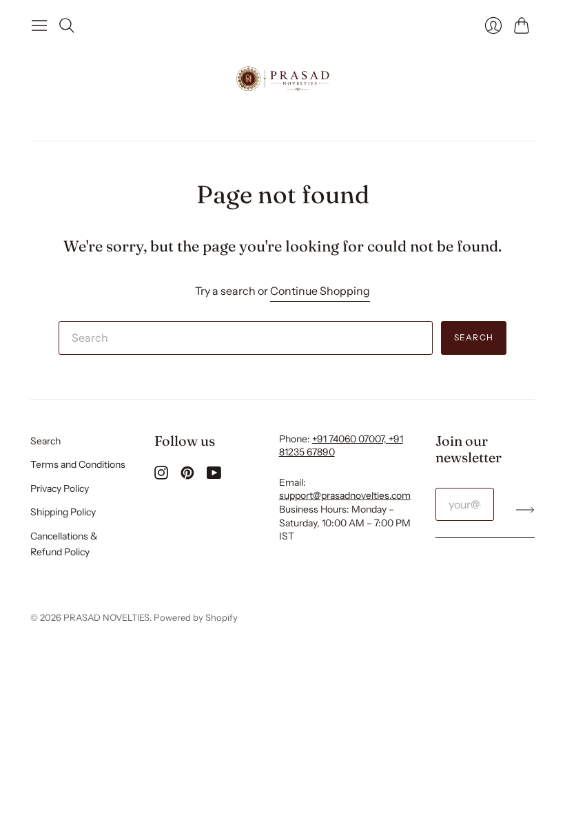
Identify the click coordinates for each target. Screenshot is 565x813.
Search (473, 337)
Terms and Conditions (77, 464)
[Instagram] (161, 475)
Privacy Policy (59, 488)
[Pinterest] (187, 475)
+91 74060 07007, (350, 439)
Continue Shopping (320, 291)
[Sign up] (525, 509)
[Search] (67, 25)
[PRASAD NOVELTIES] (282, 80)
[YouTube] (214, 475)
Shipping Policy (63, 512)
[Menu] (39, 25)
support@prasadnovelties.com (345, 495)
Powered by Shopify (196, 617)
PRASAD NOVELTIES (106, 617)
